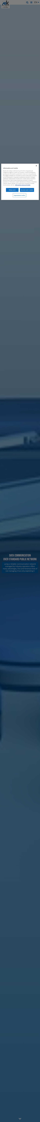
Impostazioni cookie (19, 195)
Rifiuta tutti (12, 190)
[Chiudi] (36, 166)
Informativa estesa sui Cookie (22, 185)
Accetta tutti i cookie (27, 190)
